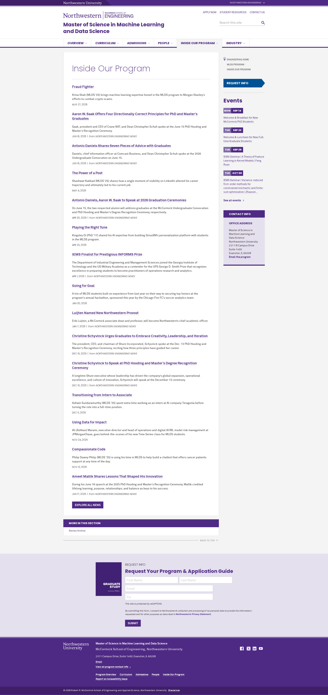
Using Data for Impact (89, 422)
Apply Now (209, 12)
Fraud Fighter (83, 87)
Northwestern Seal (79, 651)
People (163, 43)
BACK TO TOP (207, 540)
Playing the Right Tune (89, 227)
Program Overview (106, 674)
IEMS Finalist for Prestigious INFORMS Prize (107, 254)
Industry (234, 43)
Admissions (136, 43)
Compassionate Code (88, 449)
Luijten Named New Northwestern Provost (105, 313)
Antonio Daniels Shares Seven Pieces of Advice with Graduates (121, 146)
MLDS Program (235, 64)
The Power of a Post (87, 173)
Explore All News (88, 505)
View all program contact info (112, 667)
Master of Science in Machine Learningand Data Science (113, 28)
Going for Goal (83, 286)
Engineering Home (238, 60)
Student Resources (233, 12)
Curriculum (105, 43)
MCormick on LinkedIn (254, 648)
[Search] (263, 23)
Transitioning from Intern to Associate (102, 395)
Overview (75, 43)
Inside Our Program (198, 43)
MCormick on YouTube (260, 648)
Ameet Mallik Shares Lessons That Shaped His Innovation (117, 476)
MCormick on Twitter (247, 648)
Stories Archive (77, 531)
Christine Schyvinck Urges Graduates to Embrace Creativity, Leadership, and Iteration (140, 336)
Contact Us (257, 12)
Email (99, 662)
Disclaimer (174, 690)
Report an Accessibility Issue (111, 679)
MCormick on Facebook (241, 648)
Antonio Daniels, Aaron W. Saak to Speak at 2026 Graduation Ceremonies (129, 200)
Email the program (240, 257)
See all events (232, 200)
